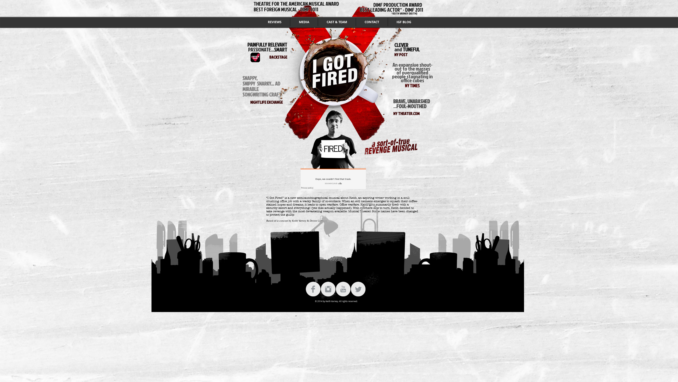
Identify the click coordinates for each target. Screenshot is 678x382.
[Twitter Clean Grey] (358, 289)
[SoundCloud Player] (333, 179)
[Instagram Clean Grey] (328, 289)
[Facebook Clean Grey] (313, 289)
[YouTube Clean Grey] (343, 289)
